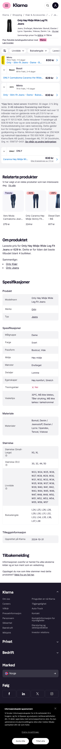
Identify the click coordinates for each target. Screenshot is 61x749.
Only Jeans (12, 267)
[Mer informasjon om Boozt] (4, 69)
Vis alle (12, 185)
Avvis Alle (20, 741)
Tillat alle (40, 741)
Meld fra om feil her (24, 574)
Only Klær (12, 264)
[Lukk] (55, 708)
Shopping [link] (17, 15)
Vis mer (55, 31)
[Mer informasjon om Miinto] (4, 87)
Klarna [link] (6, 15)
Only (34, 309)
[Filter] (4, 50)
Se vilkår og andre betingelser (40, 141)
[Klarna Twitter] (37, 693)
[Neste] (54, 207)
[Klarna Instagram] (52, 693)
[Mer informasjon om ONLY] (4, 151)
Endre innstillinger (30, 732)
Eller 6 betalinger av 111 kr (42, 161)
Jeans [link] (56, 15)
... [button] (49, 15)
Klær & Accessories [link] (35, 15)
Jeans (35, 317)
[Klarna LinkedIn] (23, 693)
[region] (30, 726)
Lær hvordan (8, 43)
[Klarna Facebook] (9, 693)
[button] (9, 26)
